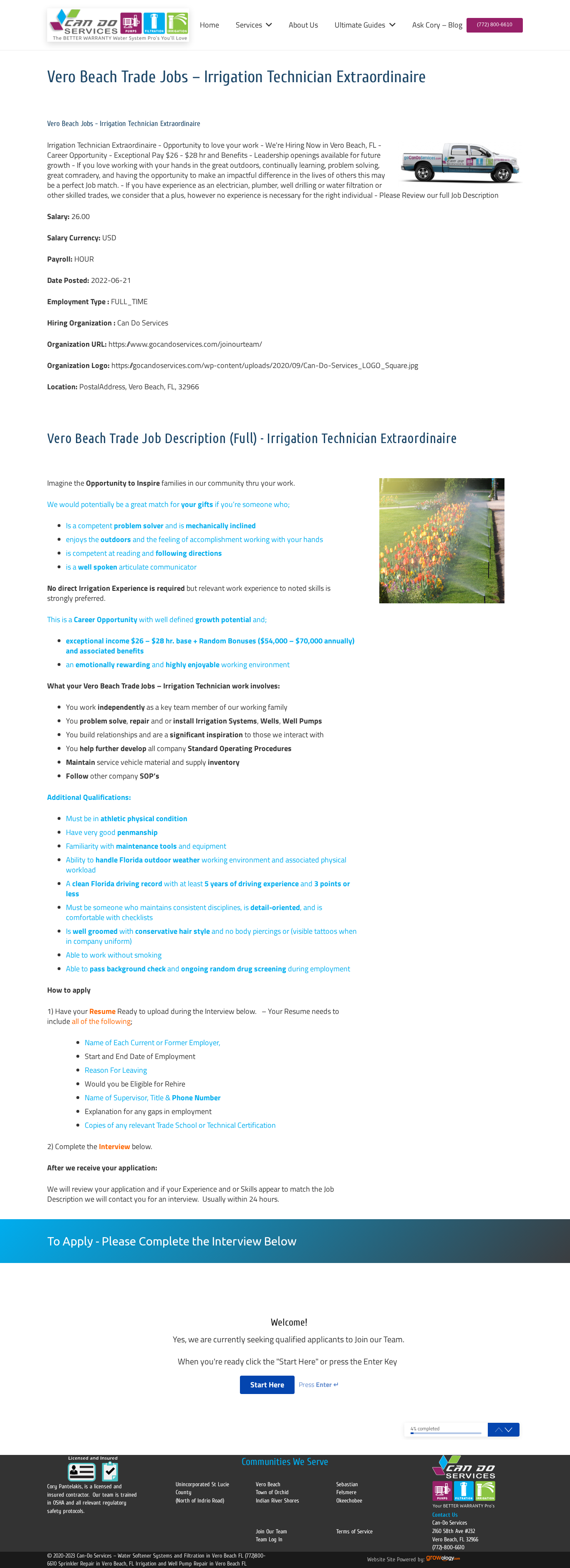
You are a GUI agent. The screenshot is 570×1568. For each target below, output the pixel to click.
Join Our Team (271, 1531)
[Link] (118, 25)
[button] (267, 25)
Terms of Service (354, 1531)
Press (319, 1384)
